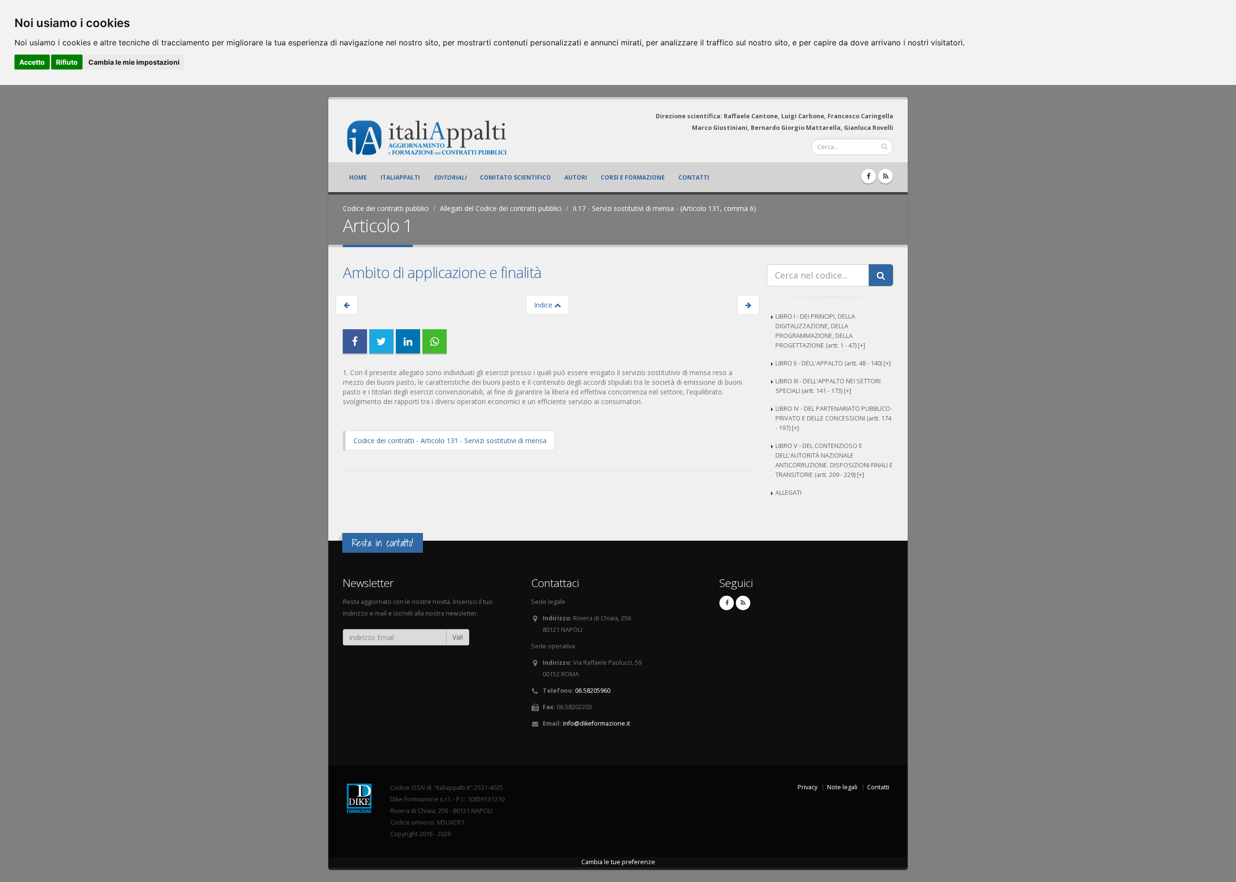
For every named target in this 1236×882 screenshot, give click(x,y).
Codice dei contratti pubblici (386, 208)
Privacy (807, 787)
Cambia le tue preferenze (618, 862)
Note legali (842, 787)
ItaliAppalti (400, 177)
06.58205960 (592, 690)
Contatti (693, 177)
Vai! (457, 637)
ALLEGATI (788, 493)
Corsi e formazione (633, 177)
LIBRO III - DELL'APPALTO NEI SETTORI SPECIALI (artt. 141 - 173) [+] (828, 386)
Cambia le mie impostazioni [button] (134, 62)
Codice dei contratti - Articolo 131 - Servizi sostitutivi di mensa (450, 440)
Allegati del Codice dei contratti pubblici (501, 208)
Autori (575, 177)
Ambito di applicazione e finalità (442, 272)
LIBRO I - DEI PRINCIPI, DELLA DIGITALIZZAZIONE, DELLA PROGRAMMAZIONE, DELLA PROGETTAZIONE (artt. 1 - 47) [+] (820, 331)
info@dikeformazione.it (596, 723)
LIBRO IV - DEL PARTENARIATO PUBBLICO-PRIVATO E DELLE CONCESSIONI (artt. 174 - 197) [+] (833, 418)
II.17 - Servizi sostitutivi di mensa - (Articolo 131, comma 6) (664, 208)
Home (358, 177)
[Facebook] (868, 176)
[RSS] (885, 176)
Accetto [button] (32, 62)
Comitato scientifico (515, 177)
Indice (544, 304)
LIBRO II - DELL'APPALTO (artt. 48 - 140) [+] (833, 363)
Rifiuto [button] (67, 62)
